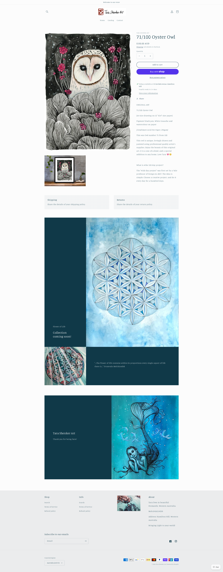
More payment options (158, 77)
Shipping (139, 47)
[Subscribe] (85, 541)
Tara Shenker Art (161, 564)
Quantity (139, 51)
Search (47, 502)
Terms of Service (50, 507)
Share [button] (141, 99)
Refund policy (50, 511)
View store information (148, 93)
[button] (47, 11)
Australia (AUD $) (53, 563)
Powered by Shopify (173, 564)
